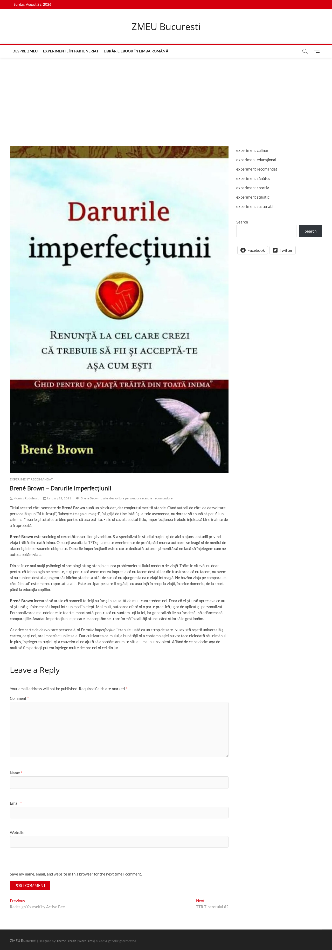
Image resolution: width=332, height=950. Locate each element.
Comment (19, 698)
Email (16, 803)
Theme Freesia (66, 941)
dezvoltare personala (124, 498)
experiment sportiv (252, 187)
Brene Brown (90, 498)
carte (104, 498)
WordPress (86, 941)
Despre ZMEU (25, 51)
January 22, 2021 (58, 498)
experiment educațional (256, 159)
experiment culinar (252, 150)
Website (17, 832)
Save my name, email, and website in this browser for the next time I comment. (76, 874)
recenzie (146, 498)
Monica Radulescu (26, 498)
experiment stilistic (252, 197)
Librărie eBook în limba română (136, 51)
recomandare (163, 498)
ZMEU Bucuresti (166, 26)
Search (242, 222)
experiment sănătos (253, 178)
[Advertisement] (166, 96)
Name (16, 772)
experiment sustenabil (255, 206)
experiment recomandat (31, 479)
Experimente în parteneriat (71, 51)
